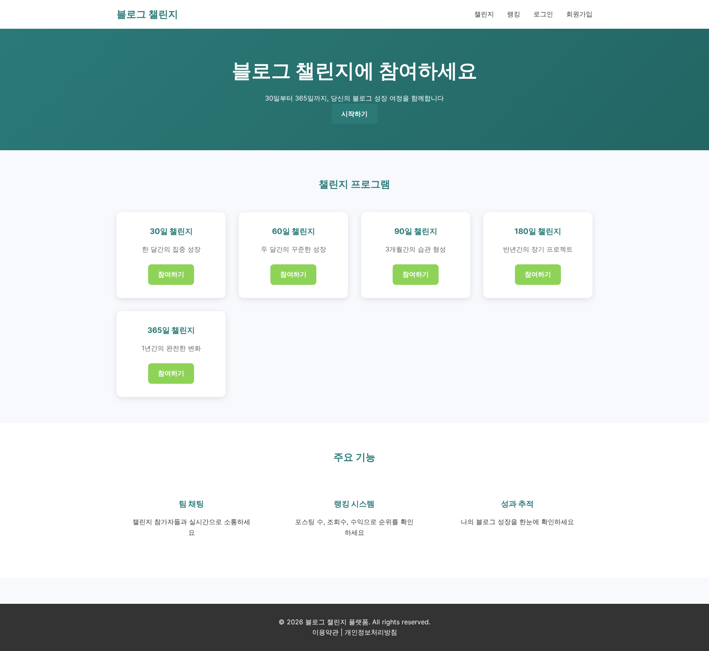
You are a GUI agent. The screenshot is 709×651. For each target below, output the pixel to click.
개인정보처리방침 (371, 632)
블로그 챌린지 (147, 14)
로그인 (543, 14)
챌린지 (484, 14)
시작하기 (354, 114)
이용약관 (325, 632)
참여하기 (171, 274)
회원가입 (579, 14)
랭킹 (513, 14)
